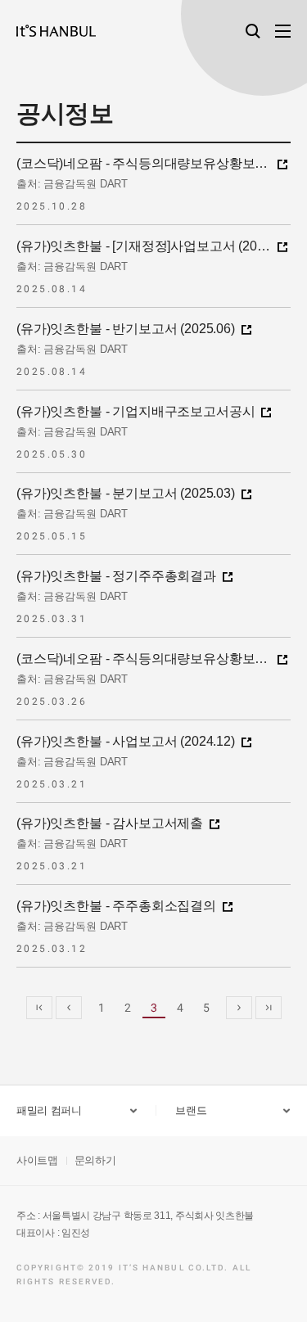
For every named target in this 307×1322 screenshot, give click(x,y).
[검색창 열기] (253, 31)
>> (268, 1007)
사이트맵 (37, 1160)
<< (39, 1007)
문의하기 (95, 1160)
